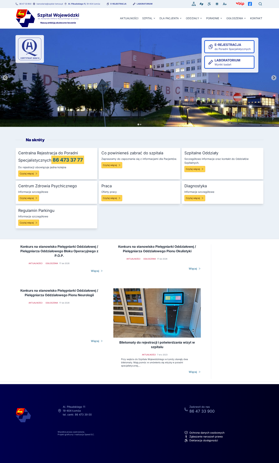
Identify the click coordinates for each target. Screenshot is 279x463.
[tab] (138, 124)
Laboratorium (144, 4)
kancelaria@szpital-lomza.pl (50, 4)
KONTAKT (256, 18)
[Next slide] (273, 77)
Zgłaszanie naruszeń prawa (204, 436)
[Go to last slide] (5, 77)
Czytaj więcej (27, 173)
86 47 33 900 (25, 4)
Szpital (147, 18)
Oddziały (192, 18)
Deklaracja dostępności (203, 440)
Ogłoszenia (234, 18)
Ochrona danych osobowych (206, 432)
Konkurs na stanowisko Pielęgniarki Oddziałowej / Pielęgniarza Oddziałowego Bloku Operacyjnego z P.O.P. (59, 251)
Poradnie (212, 18)
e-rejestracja (118, 4)
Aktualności (129, 18)
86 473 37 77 (68, 160)
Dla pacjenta (169, 18)
